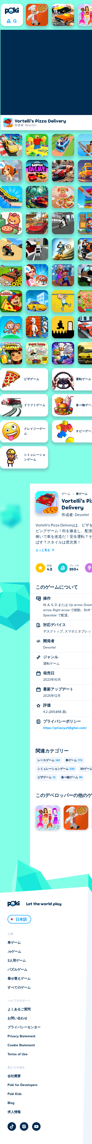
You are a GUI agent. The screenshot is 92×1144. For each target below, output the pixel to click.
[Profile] (9, 21)
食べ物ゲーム (71, 777)
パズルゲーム (17, 969)
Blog (11, 1103)
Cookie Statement (21, 1045)
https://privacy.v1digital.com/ (65, 728)
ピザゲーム (46, 777)
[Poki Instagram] (24, 1126)
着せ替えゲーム (19, 978)
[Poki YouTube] (36, 1126)
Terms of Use (18, 1054)
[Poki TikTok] (12, 1126)
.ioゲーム (14, 951)
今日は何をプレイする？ (15, 21)
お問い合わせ (17, 1018)
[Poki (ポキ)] (12, 10)
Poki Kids (15, 1094)
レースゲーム (49, 760)
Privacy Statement (21, 1036)
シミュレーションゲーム (56, 769)
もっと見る (43, 550)
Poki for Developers (23, 1085)
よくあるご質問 (19, 1009)
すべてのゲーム (19, 987)
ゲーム (66, 494)
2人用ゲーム (17, 960)
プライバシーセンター (24, 1027)
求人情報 (14, 1112)
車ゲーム (82, 494)
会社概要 (14, 1076)
